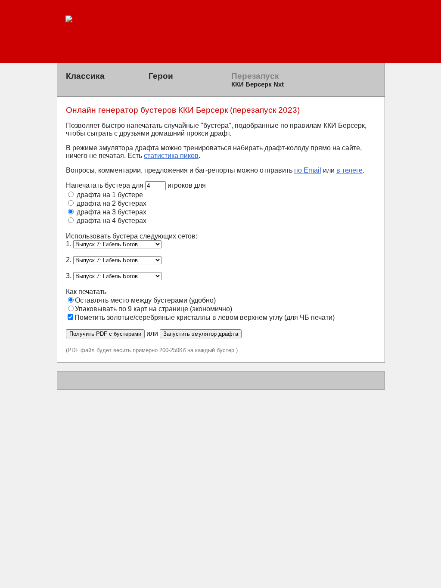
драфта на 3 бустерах (110, 212)
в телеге (349, 170)
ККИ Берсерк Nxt (257, 84)
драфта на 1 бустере (109, 194)
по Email (307, 170)
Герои (161, 75)
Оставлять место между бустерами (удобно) (145, 300)
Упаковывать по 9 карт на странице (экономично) (153, 309)
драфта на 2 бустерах (110, 203)
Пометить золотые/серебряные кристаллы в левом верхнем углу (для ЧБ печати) (205, 317)
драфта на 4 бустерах (110, 220)
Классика (85, 75)
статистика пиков (171, 155)
